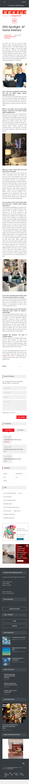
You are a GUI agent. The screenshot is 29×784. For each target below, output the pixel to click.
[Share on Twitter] (22, 366)
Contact (16, 774)
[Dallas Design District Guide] (15, 758)
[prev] (8, 638)
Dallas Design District (11, 36)
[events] (1, 2)
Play (17, 477)
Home (5, 773)
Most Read (8, 430)
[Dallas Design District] (14, 14)
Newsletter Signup (14, 609)
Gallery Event (15, 639)
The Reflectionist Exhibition (19, 637)
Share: (4, 366)
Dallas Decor (7, 510)
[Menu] (14, 21)
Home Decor (17, 510)
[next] (5, 5)
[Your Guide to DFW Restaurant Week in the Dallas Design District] (15, 713)
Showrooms (8, 35)
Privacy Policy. (10, 768)
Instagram (5, 357)
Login (14, 621)
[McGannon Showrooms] (14, 532)
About (10, 773)
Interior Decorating (9, 514)
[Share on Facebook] (19, 366)
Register (14, 626)
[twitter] (7, 2)
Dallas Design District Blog (11, 507)
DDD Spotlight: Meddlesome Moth (12, 459)
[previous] (2, 5)
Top (23, 763)
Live (4, 477)
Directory (16, 773)
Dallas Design (7, 496)
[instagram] (10, 2)
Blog (12, 774)
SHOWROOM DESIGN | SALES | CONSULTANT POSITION (9, 676)
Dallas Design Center (9, 500)
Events (5, 461)
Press (5, 451)
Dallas (20, 493)
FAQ (5, 776)
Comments (20, 430)
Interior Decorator (8, 518)
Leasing (22, 774)
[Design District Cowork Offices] (14, 554)
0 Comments (7, 38)
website (13, 355)
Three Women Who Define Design (12, 439)
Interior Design (7, 503)
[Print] (25, 366)
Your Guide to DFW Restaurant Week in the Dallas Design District (10, 726)
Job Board (6, 774)
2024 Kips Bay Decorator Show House (13, 449)
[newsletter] (13, 2)
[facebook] (4, 2)
